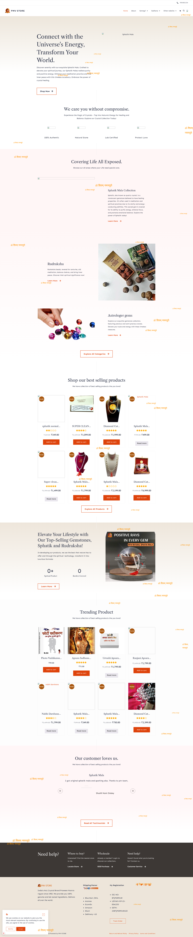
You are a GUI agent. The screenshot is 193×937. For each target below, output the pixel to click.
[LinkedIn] (150, 885)
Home (125, 11)
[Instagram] (146, 885)
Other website (169, 11)
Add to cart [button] (51, 442)
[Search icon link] (183, 11)
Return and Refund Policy (118, 933)
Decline (10, 929)
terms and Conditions (147, 933)
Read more (141, 443)
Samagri (143, 11)
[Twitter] (142, 885)
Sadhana (154, 11)
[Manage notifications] (3, 933)
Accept (20, 929)
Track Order (117, 921)
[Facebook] (138, 885)
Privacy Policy (134, 933)
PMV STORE (18, 11)
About (133, 11)
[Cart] (180, 11)
